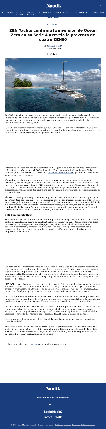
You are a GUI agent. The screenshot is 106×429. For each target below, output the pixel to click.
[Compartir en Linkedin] (54, 54)
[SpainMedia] (53, 412)
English (56, 17)
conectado (34, 344)
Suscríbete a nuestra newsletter (53, 397)
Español (49, 17)
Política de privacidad (63, 425)
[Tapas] (58, 418)
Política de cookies (88, 425)
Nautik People (30, 14)
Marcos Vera (55, 46)
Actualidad (8, 13)
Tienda (94, 13)
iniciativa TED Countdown (60, 173)
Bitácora (84, 13)
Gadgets (59, 13)
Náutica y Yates (20, 14)
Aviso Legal (76, 425)
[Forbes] (48, 417)
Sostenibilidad (45, 13)
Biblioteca (71, 13)
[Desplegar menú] (7, 6)
